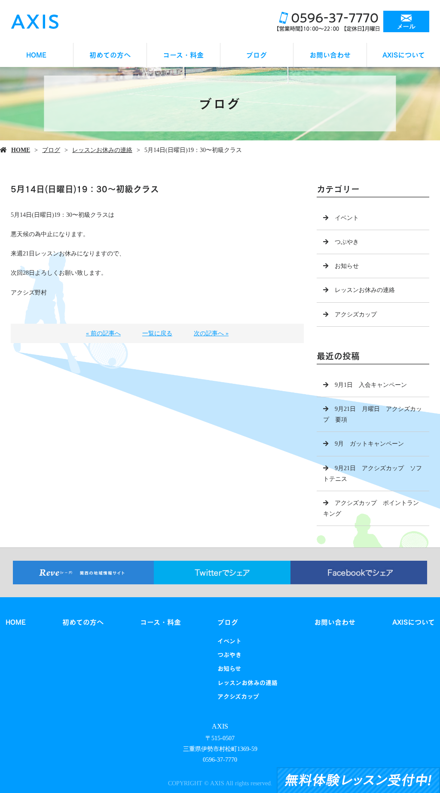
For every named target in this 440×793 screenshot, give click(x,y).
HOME (36, 55)
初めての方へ (110, 55)
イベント (347, 218)
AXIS (220, 726)
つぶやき (347, 242)
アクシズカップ (356, 314)
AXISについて (403, 55)
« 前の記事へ (103, 333)
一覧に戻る (157, 333)
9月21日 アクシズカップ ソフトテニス (372, 473)
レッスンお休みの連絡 (102, 150)
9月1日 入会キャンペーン (371, 385)
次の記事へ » (211, 333)
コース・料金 (183, 55)
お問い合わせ (330, 55)
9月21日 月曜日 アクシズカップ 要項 (372, 414)
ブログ (256, 55)
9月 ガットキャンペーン (369, 444)
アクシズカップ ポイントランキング (371, 508)
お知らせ (347, 266)
